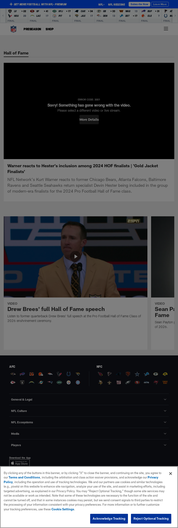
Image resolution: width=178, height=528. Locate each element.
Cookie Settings (62, 509)
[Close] (170, 473)
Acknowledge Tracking (109, 518)
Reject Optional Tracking (151, 518)
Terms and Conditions (24, 477)
